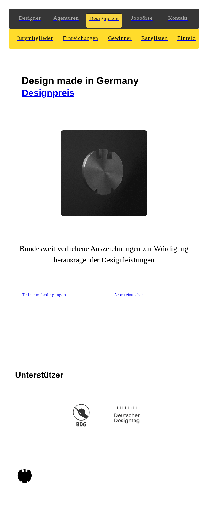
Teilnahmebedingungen (44, 294)
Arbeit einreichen (129, 294)
